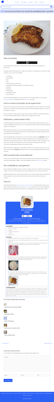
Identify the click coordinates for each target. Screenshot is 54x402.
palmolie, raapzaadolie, (9, 99)
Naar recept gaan (22, 62)
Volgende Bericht (48, 343)
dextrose (27, 99)
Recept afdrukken (33, 62)
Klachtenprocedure (39, 393)
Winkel (36, 2)
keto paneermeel (40, 160)
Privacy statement (17, 393)
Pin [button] (30, 216)
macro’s (27, 187)
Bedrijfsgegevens (48, 393)
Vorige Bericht (5, 343)
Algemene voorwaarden (28, 393)
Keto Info (17, 2)
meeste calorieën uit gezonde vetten (24, 185)
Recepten (30, 2)
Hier (2, 11)
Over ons (29, 395)
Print (25, 216)
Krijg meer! (41, 2)
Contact (24, 395)
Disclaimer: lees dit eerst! (6, 393)
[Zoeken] (51, 7)
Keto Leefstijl (24, 2)
